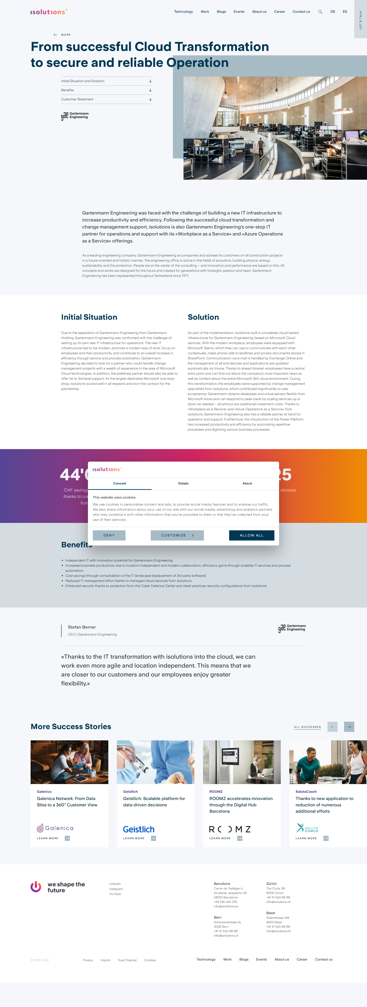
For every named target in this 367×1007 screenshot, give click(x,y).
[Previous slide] (332, 727)
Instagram (116, 889)
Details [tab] (183, 483)
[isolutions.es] (100, 11)
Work (205, 12)
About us (259, 12)
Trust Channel (127, 960)
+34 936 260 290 (225, 901)
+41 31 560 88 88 (226, 931)
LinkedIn (115, 883)
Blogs (221, 12)
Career (279, 12)
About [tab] (247, 483)
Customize (173, 535)
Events (239, 12)
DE (332, 12)
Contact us (301, 12)
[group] (69, 793)
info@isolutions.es (226, 906)
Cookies (150, 960)
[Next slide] (349, 727)
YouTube (115, 894)
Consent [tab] (119, 483)
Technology (183, 12)
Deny (109, 535)
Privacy (88, 960)
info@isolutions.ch (226, 935)
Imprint (105, 960)
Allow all (252, 535)
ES (345, 12)
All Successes (307, 726)
